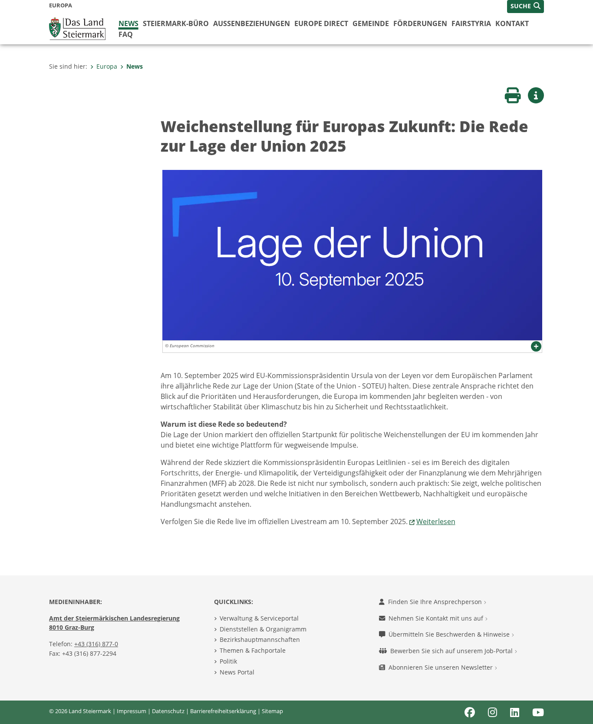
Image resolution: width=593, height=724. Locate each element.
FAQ (126, 34)
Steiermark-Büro (176, 23)
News (128, 23)
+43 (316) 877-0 (96, 644)
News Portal (237, 672)
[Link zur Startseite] (77, 28)
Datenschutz (168, 711)
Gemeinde (371, 23)
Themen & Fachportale (253, 650)
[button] (525, 6)
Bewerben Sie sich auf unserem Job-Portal (452, 651)
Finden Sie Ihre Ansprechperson (436, 602)
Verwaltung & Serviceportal (259, 618)
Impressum (131, 711)
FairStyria (471, 23)
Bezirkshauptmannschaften (260, 639)
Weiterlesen (435, 521)
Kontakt (512, 23)
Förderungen (420, 23)
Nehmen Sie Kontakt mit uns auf (437, 618)
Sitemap (272, 711)
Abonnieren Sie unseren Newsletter (441, 667)
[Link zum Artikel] (352, 254)
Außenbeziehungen (251, 23)
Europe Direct (321, 23)
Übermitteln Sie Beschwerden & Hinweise (450, 634)
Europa (106, 66)
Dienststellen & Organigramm (263, 629)
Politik (228, 661)
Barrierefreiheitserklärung (223, 711)
